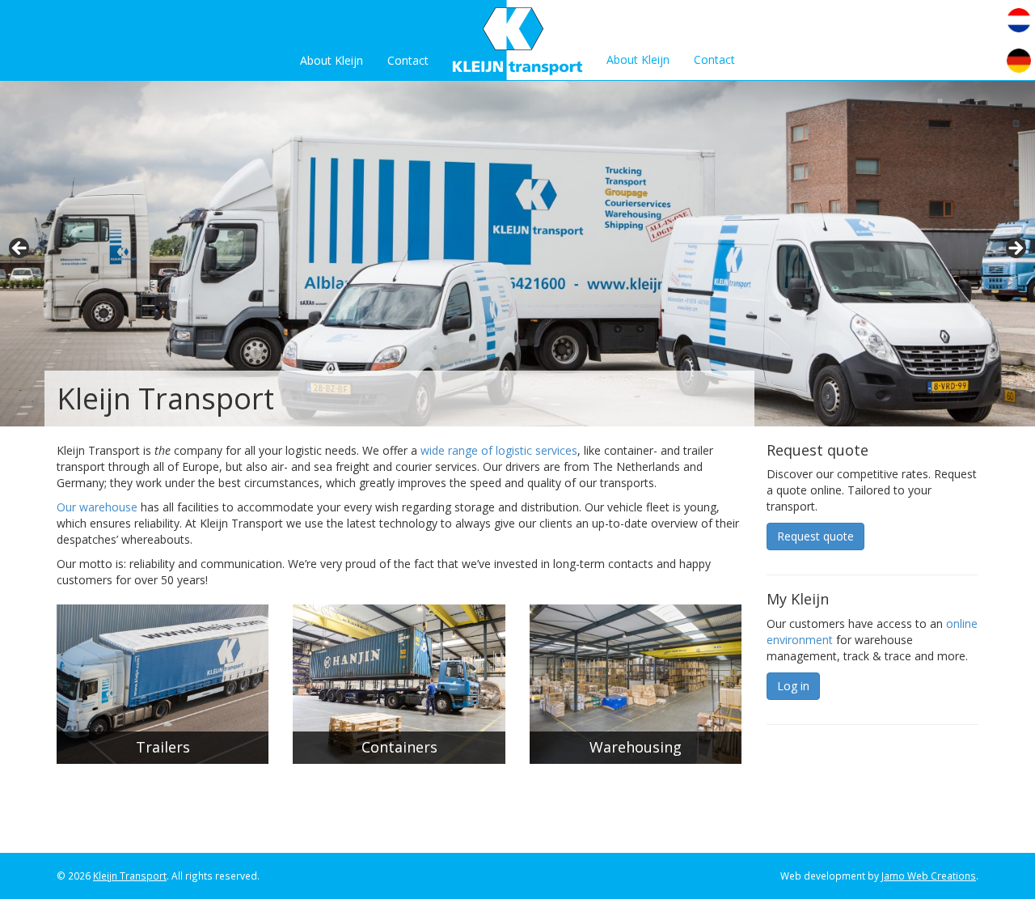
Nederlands (1019, 20)
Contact (408, 60)
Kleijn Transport (130, 875)
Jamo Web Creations (928, 875)
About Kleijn (331, 60)
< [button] (20, 249)
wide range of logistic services (498, 450)
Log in (793, 685)
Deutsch (1019, 61)
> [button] (1015, 249)
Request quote (815, 536)
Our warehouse (97, 507)
